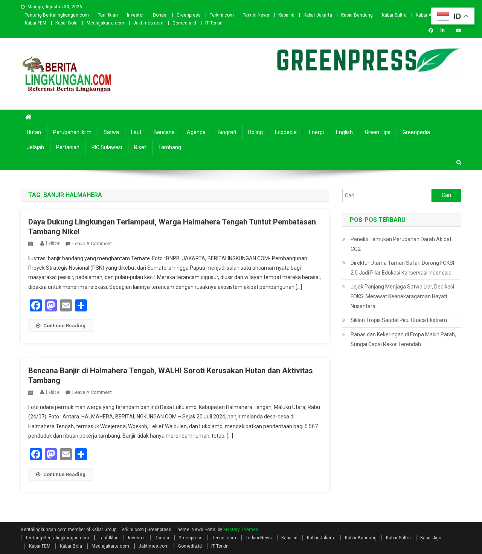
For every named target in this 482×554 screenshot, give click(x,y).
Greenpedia (416, 132)
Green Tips (377, 132)
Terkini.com (222, 15)
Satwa (111, 132)
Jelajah (35, 147)
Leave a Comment (92, 243)
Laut (136, 132)
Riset (140, 147)
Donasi (160, 15)
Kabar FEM (35, 23)
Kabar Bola (66, 23)
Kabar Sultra (394, 15)
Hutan (34, 132)
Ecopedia (286, 132)
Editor (53, 243)
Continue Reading (64, 325)
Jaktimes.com (148, 23)
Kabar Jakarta (318, 15)
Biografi (227, 132)
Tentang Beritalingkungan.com (57, 15)
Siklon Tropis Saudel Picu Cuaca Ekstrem (399, 320)
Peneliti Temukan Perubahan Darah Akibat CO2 (401, 244)
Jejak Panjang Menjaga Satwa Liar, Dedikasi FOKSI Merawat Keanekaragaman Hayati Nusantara (402, 296)
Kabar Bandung (357, 15)
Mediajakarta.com (105, 23)
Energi (316, 132)
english (344, 132)
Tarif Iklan (108, 15)
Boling (255, 132)
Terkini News (256, 15)
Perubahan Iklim (72, 132)
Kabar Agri (426, 15)
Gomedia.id (184, 23)
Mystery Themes (240, 529)
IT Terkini (214, 23)
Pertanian (67, 147)
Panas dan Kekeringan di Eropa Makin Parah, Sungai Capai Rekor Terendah (403, 339)
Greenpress (189, 15)
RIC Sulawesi (107, 147)
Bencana (164, 132)
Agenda (196, 132)
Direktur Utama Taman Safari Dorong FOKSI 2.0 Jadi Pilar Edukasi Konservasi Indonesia (402, 268)
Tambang (169, 147)
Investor (135, 15)
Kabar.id (286, 15)
